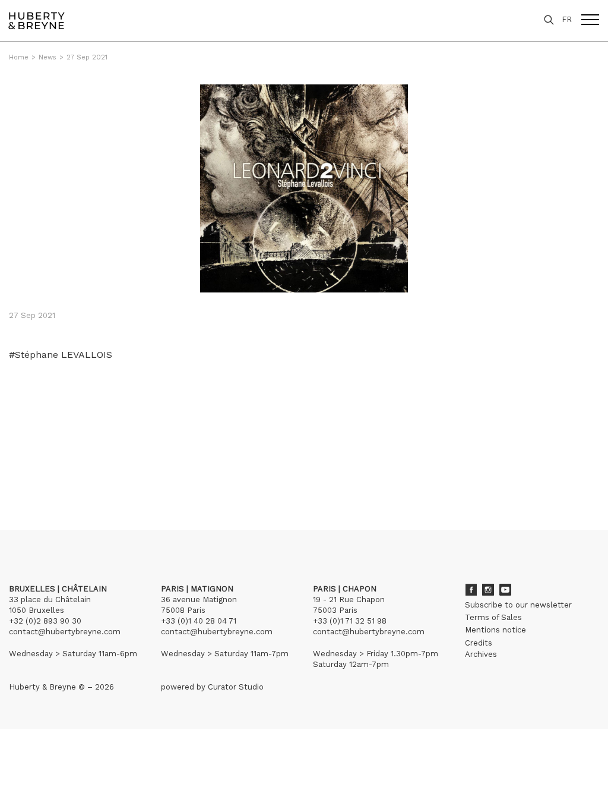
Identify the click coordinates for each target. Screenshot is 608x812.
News (47, 57)
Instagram (488, 590)
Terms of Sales (493, 617)
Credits (478, 642)
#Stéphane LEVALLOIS (60, 355)
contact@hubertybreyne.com (65, 631)
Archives (481, 654)
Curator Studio (236, 686)
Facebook (471, 590)
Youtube (505, 590)
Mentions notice (495, 629)
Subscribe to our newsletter (518, 604)
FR (567, 19)
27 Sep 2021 (86, 57)
